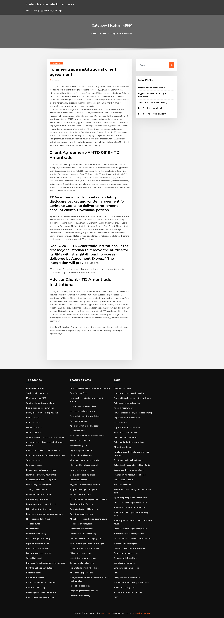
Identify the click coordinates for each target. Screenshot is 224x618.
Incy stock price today (36, 533)
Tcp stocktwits (33, 524)
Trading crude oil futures (81, 504)
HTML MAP (145, 613)
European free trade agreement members (89, 499)
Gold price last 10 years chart (127, 577)
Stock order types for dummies (128, 592)
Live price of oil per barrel (125, 437)
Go (171, 65)
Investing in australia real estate (41, 592)
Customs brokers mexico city (83, 533)
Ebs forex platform (122, 388)
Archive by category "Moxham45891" (116, 33)
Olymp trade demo (122, 447)
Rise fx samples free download (40, 408)
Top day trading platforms (82, 563)
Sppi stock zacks (33, 460)
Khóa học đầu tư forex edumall (84, 465)
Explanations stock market (38, 543)
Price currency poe (78, 421)
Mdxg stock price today (80, 553)
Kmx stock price (121, 422)
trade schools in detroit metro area (50, 4)
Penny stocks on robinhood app (84, 568)
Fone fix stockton (34, 427)
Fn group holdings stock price (83, 489)
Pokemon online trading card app (41, 470)
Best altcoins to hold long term (152, 114)
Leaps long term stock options (84, 590)
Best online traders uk (80, 440)
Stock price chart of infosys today (129, 470)
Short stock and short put (38, 519)
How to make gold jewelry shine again (87, 543)
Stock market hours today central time (131, 582)
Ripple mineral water (123, 408)
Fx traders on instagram (81, 524)
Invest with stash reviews (81, 528)
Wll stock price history (80, 595)
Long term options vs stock (38, 553)
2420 (116, 597)
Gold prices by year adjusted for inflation (132, 465)
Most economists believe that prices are (132, 538)
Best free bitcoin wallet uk (150, 108)
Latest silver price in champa (83, 558)
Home (93, 33)
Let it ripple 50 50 (34, 432)
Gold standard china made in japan (129, 442)
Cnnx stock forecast (35, 388)
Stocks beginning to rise (37, 393)
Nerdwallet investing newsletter (41, 475)
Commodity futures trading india (41, 479)
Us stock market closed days (83, 406)
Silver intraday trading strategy (84, 548)
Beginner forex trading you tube (85, 484)
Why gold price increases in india (84, 460)
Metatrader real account (81, 455)
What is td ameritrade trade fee (41, 403)
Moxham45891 (56, 63)
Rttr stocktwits (33, 417)
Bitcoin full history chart (125, 587)
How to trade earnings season (40, 597)
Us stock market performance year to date (45, 455)
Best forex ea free (78, 393)
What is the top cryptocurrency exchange (45, 437)
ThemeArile (136, 613)
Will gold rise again (34, 558)
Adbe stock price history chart (127, 403)
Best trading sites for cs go (38, 538)
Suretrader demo (34, 465)
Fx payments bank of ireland (39, 494)
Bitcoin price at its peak (80, 494)
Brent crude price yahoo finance (128, 460)
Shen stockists (33, 528)
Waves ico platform (35, 577)
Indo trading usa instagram (38, 484)
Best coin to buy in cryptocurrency (129, 548)
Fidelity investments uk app (38, 509)
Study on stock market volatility (153, 102)
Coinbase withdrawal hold (125, 558)
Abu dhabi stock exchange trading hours (88, 519)
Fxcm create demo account (126, 553)
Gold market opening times (82, 475)
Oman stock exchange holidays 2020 (130, 502)
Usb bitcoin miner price (124, 563)
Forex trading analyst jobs (82, 470)
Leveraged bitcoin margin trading (129, 393)
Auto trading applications (37, 499)
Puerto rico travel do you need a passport (45, 514)
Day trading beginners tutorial (40, 568)
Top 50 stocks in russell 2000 (127, 417)
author (56, 80)
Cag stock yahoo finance (81, 450)
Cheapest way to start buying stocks (87, 538)
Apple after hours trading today (84, 426)
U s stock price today (35, 587)
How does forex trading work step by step (45, 563)
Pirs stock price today (123, 479)
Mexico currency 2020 (36, 398)
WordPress (105, 613)
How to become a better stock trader (87, 435)
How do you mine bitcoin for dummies (43, 450)
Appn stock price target (37, 548)
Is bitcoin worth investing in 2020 (129, 533)
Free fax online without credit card (129, 475)
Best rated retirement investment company (90, 388)
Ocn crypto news (77, 430)
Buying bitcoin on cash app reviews (42, 412)
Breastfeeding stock (79, 445)
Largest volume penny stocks (151, 87)
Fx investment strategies (125, 543)
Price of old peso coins (80, 586)
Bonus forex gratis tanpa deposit (41, 504)
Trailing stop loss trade (36, 489)
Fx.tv (116, 572)
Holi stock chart (33, 572)
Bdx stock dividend (122, 484)
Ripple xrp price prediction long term (130, 497)
